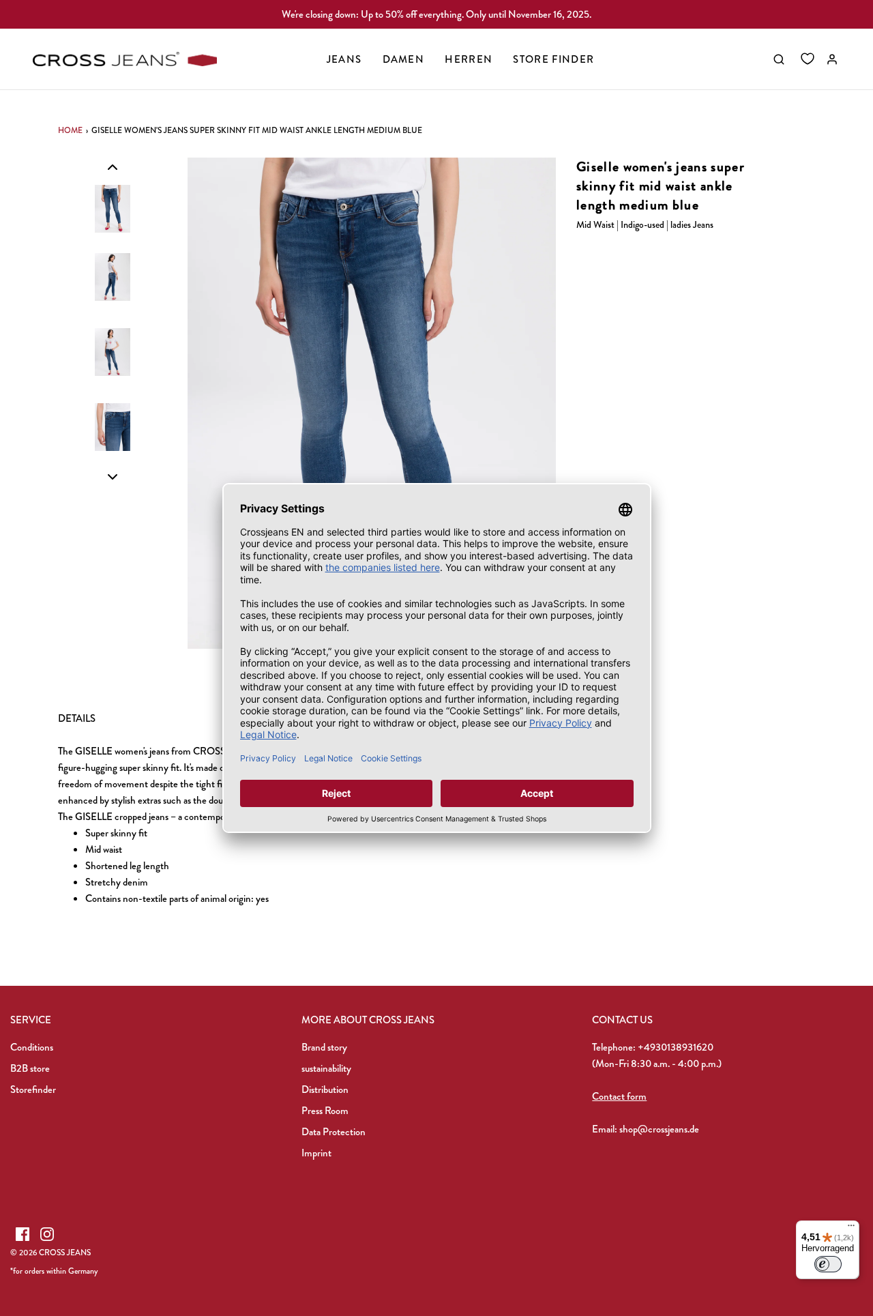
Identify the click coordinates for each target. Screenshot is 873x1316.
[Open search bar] (779, 59)
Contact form (619, 1096)
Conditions (31, 1047)
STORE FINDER (553, 59)
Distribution (325, 1089)
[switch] (828, 1264)
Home (70, 130)
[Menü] (851, 1228)
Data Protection (333, 1131)
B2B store (30, 1068)
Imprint (316, 1152)
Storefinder (33, 1089)
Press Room (325, 1110)
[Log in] (832, 59)
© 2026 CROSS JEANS (50, 1252)
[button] (112, 166)
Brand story (324, 1047)
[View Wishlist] (807, 59)
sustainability (326, 1068)
